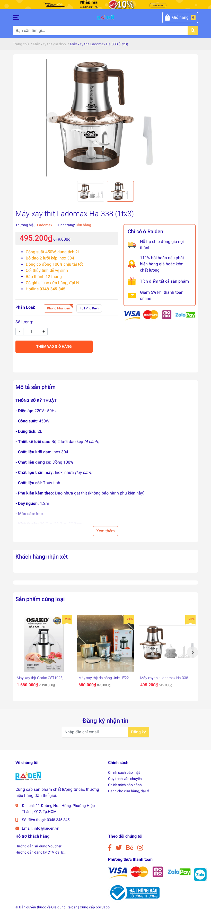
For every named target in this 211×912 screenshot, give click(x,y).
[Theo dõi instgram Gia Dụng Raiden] (140, 848)
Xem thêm (105, 530)
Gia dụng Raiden (64, 907)
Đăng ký (138, 731)
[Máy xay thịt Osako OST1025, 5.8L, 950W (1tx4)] (43, 643)
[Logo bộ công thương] (134, 892)
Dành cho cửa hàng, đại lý (128, 791)
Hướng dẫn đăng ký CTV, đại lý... (40, 852)
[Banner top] (105, 4)
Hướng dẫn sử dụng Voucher (38, 846)
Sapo (105, 907)
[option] (105, 117)
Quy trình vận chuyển (125, 779)
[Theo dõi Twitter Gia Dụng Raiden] (119, 848)
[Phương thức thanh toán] (160, 314)
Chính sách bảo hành (125, 785)
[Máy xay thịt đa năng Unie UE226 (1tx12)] (105, 643)
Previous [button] (52, 117)
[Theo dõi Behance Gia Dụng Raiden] (129, 848)
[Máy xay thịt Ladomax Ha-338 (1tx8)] (105, 117)
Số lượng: (24, 321)
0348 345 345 (58, 820)
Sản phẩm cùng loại (40, 599)
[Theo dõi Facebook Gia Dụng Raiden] (109, 848)
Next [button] (192, 652)
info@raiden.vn (46, 828)
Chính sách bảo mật (124, 772)
